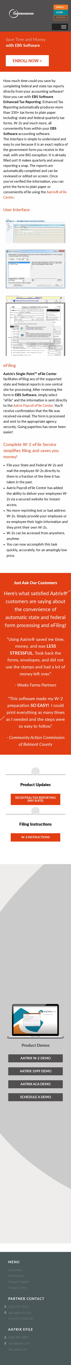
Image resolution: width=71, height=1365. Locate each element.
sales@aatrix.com (19, 1343)
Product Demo (17, 1287)
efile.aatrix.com (17, 1349)
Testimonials (16, 1276)
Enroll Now (15, 1270)
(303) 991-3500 (18, 1306)
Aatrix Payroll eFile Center (33, 405)
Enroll (60, 7)
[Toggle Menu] (63, 26)
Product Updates (19, 1281)
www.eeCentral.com (21, 1318)
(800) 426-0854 (18, 1337)
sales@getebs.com (19, 1312)
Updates (61, 18)
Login (59, 12)
